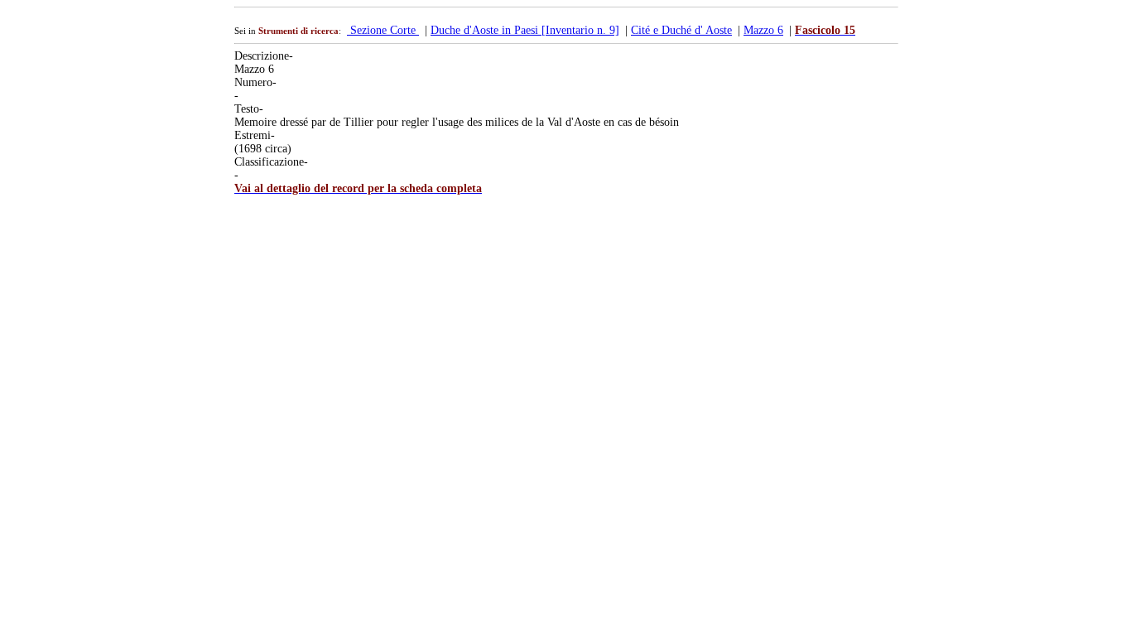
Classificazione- (271, 162)
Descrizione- (263, 56)
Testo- (248, 109)
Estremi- (254, 135)
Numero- (255, 82)
